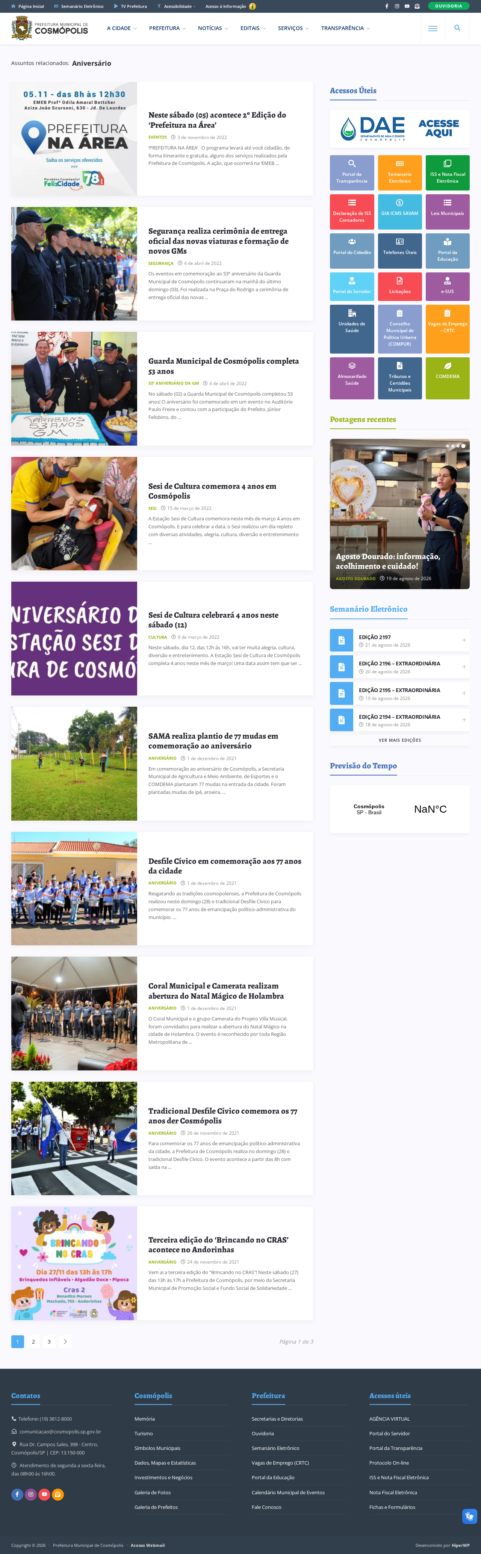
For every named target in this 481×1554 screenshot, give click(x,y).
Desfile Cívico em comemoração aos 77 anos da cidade (224, 866)
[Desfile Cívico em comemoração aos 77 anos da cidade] (74, 889)
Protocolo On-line (389, 1462)
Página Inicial (30, 6)
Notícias (210, 28)
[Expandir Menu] (432, 28)
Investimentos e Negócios (163, 1477)
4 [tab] (463, 445)
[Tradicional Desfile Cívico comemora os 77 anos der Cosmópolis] (74, 1139)
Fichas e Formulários (392, 1507)
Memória (145, 1418)
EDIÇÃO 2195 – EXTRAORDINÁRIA (399, 690)
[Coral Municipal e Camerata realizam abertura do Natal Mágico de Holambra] (74, 1013)
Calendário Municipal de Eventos (288, 1492)
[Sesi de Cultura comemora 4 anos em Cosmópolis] (74, 514)
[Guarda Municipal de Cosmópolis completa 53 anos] (74, 389)
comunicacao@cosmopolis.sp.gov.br (60, 1431)
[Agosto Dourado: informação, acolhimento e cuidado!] (400, 514)
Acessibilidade (177, 6)
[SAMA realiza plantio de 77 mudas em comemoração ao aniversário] (74, 764)
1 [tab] (447, 445)
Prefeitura (164, 28)
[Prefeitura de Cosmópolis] (49, 28)
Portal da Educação (273, 1477)
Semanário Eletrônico (82, 6)
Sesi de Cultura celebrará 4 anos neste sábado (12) (213, 619)
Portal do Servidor (389, 1433)
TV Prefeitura (133, 6)
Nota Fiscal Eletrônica (393, 1492)
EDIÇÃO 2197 (374, 637)
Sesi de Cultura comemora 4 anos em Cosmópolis (212, 491)
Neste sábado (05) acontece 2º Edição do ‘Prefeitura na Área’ (217, 119)
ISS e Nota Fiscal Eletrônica (399, 1477)
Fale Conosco (266, 1507)
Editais (250, 28)
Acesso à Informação (226, 6)
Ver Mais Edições (400, 740)
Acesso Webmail (148, 1545)
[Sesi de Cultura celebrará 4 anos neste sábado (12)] (74, 638)
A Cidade (119, 28)
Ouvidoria (263, 1433)
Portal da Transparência (395, 1448)
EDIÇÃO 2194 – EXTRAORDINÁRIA (399, 716)
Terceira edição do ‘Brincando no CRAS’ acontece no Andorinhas (218, 1244)
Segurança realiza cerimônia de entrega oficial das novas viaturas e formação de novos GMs (218, 241)
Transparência (342, 28)
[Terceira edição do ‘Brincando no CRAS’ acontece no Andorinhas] (74, 1263)
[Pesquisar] (457, 28)
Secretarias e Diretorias (277, 1418)
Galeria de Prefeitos (156, 1507)
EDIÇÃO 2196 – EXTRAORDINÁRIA (399, 663)
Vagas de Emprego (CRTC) (280, 1462)
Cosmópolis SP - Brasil (400, 809)
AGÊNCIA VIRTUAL (389, 1418)
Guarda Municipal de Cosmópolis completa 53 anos (223, 365)
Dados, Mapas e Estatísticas (165, 1462)
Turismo (144, 1433)
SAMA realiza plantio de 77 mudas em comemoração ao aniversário (213, 740)
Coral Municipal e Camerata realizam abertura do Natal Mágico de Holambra (216, 990)
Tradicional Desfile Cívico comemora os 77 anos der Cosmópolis (222, 1115)
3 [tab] (458, 445)
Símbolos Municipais (157, 1448)
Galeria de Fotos (153, 1492)
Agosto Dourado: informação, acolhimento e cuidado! (388, 561)
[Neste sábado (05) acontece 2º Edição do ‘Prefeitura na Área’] (74, 139)
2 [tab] (452, 445)
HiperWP (461, 1545)
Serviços (290, 28)
